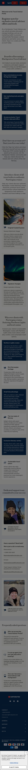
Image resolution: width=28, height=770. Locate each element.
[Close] (26, 753)
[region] (14, 760)
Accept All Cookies (14, 767)
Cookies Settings (14, 762)
